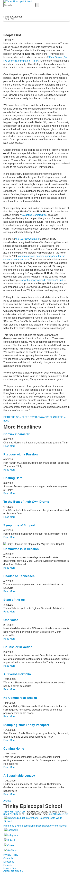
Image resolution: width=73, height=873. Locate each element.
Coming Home (13, 748)
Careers (7, 865)
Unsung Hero (13, 478)
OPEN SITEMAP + (13, 871)
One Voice (10, 620)
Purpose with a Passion (20, 454)
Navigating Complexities (34, 214)
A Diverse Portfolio (17, 674)
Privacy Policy (10, 854)
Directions (8, 861)
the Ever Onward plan (27, 238)
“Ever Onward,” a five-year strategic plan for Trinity (35, 58)
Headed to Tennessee (19, 576)
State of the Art (14, 599)
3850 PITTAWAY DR (14, 811)
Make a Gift (9, 868)
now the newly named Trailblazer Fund (42, 280)
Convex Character (16, 434)
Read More (9, 446)
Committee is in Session (21, 549)
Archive (7, 800)
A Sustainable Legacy (19, 775)
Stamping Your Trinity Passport (26, 725)
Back (6, 420)
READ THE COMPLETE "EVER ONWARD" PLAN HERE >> (34, 417)
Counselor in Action (17, 647)
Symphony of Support (19, 525)
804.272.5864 (10, 814)
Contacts (8, 858)
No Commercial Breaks (20, 697)
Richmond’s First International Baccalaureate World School (35, 825)
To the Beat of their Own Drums (26, 501)
